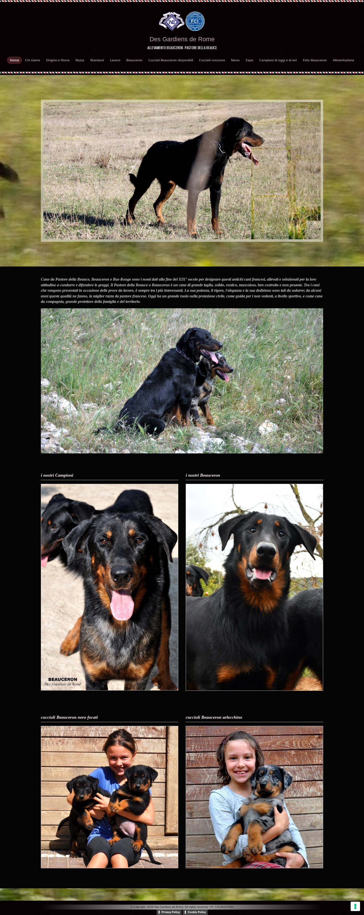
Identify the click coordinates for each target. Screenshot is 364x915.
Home (14, 60)
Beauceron (134, 60)
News (235, 60)
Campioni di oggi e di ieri (278, 60)
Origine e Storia (58, 60)
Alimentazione (343, 60)
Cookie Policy (197, 912)
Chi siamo (32, 60)
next (307, 171)
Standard (97, 60)
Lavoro (115, 60)
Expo (249, 60)
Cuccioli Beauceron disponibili (170, 60)
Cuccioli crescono (212, 60)
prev (57, 171)
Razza (80, 60)
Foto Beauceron (315, 60)
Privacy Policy (170, 912)
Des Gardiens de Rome (182, 39)
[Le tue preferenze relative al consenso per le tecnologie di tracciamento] (355, 906)
